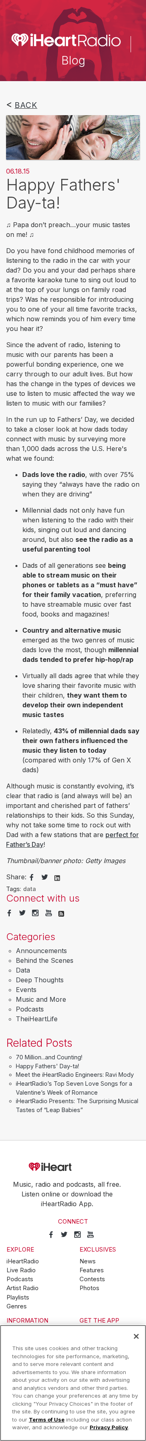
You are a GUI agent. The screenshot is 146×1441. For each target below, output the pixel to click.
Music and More (41, 999)
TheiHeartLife (37, 1019)
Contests (92, 1279)
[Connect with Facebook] (9, 913)
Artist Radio (22, 1288)
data (29, 888)
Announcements (41, 951)
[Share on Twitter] (44, 878)
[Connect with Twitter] (22, 913)
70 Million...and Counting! (49, 1057)
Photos (89, 1288)
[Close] (136, 1336)
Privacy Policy (109, 1427)
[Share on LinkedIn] (57, 877)
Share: (16, 877)
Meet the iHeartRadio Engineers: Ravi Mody (75, 1074)
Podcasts (30, 1009)
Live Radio (21, 1270)
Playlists (17, 1297)
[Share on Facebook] (31, 878)
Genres (16, 1306)
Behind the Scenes (44, 960)
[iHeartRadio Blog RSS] (61, 913)
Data (23, 970)
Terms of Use (46, 1419)
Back (26, 105)
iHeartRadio (73, 1167)
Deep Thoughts (40, 980)
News (87, 1261)
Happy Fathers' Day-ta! (47, 1066)
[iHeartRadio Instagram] (35, 913)
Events (26, 990)
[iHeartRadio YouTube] (48, 913)
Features (91, 1270)
